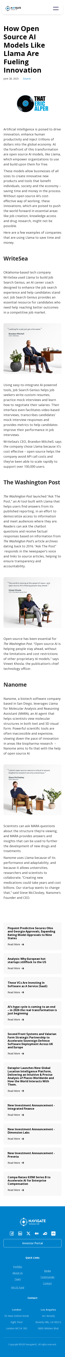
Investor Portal (32, 1243)
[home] (18, 8)
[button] (56, 8)
